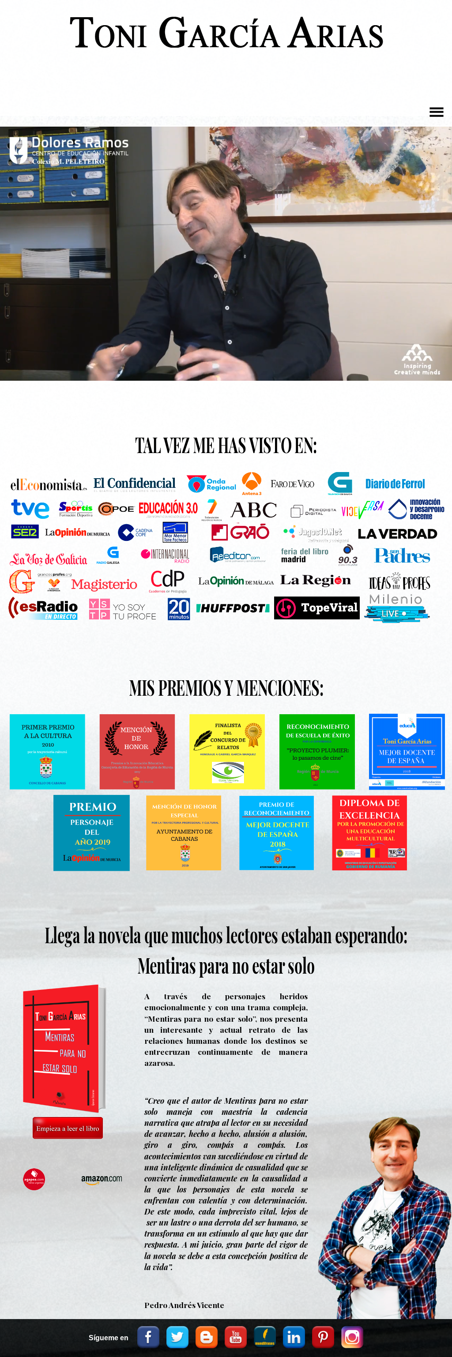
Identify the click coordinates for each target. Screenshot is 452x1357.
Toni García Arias (226, 40)
